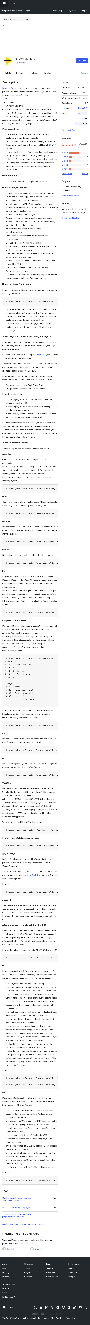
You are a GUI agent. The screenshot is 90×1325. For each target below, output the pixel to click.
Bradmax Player (9, 88)
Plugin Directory (8, 11)
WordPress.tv (53, 1276)
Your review (67, 173)
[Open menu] (86, 3)
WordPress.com (10, 1284)
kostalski (22, 62)
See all (85, 173)
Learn (48, 1264)
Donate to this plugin (71, 218)
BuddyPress (8, 1297)
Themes (27, 1268)
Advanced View (69, 130)
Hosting (5, 1272)
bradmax (39, 1249)
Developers (51, 1272)
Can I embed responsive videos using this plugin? (23, 1224)
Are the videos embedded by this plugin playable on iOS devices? (16, 1215)
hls (79, 114)
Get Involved (73, 1264)
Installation (33, 73)
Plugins (27, 1272)
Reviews (19, 73)
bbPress (7, 1292)
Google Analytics (43, 355)
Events (71, 1268)
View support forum (70, 196)
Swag (71, 1276)
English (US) (83, 108)
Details (8, 73)
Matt (5, 1288)
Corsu (10, 1307)
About (5, 1264)
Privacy (5, 1276)
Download (82, 61)
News (4, 1268)
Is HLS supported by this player (16, 1208)
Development (49, 73)
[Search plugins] (27, 19)
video (85, 118)
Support (84, 73)
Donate (72, 1272)
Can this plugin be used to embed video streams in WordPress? (16, 1199)
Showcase (28, 1264)
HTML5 (84, 114)
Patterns (28, 1276)
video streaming (81, 123)
